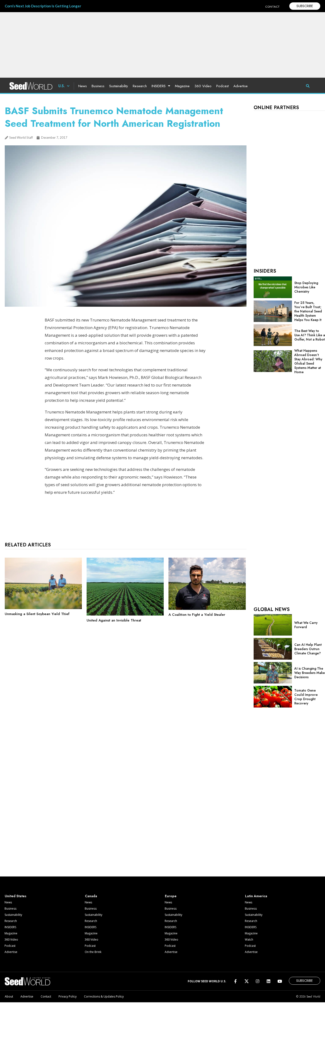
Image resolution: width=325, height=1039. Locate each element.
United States (15, 896)
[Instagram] (257, 981)
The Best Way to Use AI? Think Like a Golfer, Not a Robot (309, 335)
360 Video (203, 86)
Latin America (256, 896)
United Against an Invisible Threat (114, 620)
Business (98, 86)
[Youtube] (279, 981)
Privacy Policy (68, 996)
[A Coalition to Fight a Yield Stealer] (207, 608)
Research (140, 86)
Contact (46, 996)
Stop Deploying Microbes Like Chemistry (306, 287)
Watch (249, 939)
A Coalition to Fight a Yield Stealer (196, 614)
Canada (91, 896)
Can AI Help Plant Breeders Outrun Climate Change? (308, 649)
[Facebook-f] (235, 981)
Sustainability (118, 86)
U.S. (61, 86)
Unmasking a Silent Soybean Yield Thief (37, 613)
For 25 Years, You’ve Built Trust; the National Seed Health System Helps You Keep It (308, 311)
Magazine (182, 86)
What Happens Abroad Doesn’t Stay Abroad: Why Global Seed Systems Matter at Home (308, 361)
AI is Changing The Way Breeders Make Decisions (309, 672)
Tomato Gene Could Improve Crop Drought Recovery (306, 697)
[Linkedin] (268, 981)
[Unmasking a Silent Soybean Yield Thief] (43, 608)
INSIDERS (159, 86)
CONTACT (272, 6)
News (82, 86)
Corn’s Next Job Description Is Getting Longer (43, 6)
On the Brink (93, 952)
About (9, 996)
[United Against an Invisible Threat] (125, 614)
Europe (171, 896)
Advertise (240, 86)
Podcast (222, 86)
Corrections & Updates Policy (104, 996)
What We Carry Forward (306, 624)
